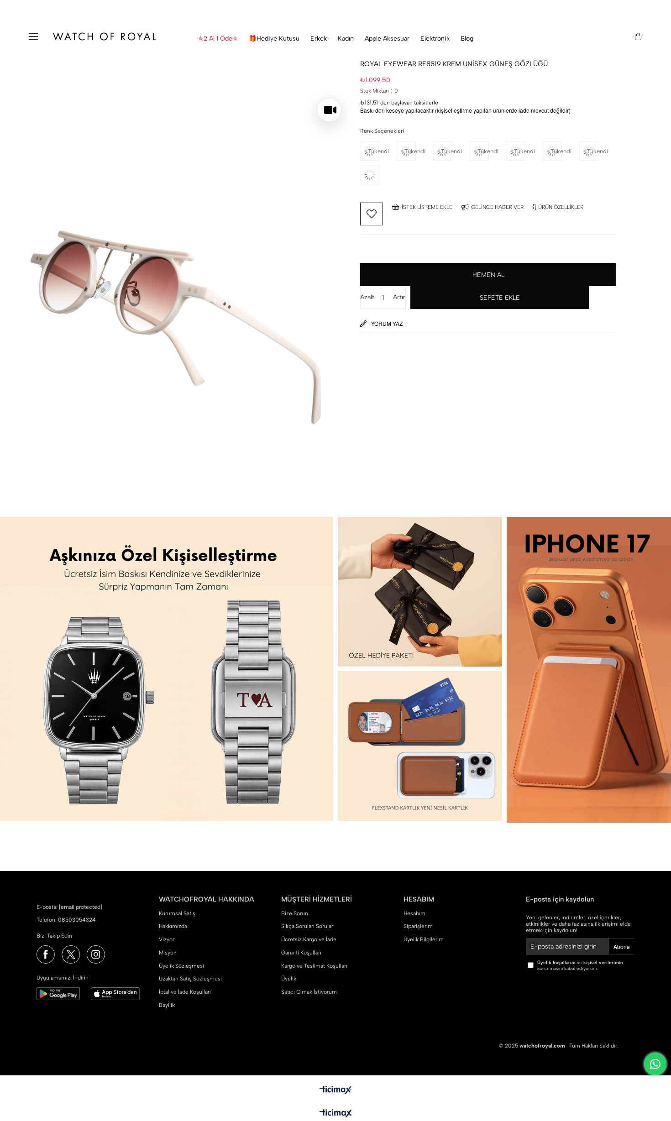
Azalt (367, 297)
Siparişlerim (418, 926)
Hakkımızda (173, 926)
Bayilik (167, 1005)
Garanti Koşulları (301, 952)
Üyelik (288, 978)
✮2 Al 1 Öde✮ (218, 38)
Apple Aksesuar (387, 38)
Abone (621, 946)
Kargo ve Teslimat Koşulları (314, 966)
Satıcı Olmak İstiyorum (309, 992)
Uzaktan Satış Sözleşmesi (190, 978)
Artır (399, 297)
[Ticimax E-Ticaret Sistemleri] (336, 1114)
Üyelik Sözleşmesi (181, 966)
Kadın (346, 38)
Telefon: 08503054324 (66, 920)
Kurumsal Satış (177, 913)
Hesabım (414, 913)
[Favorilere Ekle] (371, 214)
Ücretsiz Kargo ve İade (308, 939)
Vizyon (167, 939)
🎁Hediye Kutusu (274, 38)
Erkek (318, 38)
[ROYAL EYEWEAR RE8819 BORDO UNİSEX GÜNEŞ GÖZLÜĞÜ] (378, 174)
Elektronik (435, 38)
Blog (467, 38)
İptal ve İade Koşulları (185, 992)
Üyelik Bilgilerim (424, 939)
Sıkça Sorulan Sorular (307, 926)
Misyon (168, 952)
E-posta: (69, 907)
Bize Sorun (294, 913)
